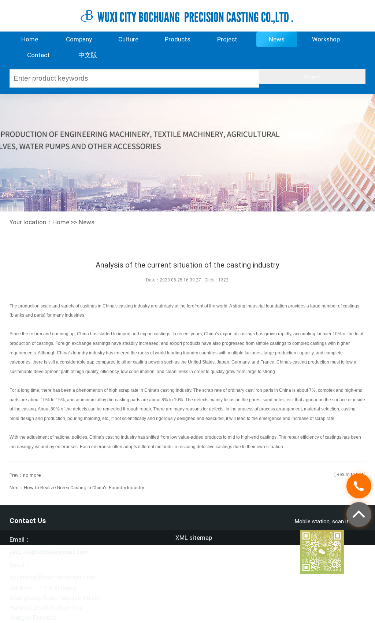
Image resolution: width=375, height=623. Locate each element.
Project (227, 39)
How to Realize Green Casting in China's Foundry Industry (84, 487)
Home (29, 39)
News (277, 39)
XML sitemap (193, 537)
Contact (38, 55)
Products (177, 39)
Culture (128, 39)
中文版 (87, 55)
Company (79, 39)
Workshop (326, 39)
